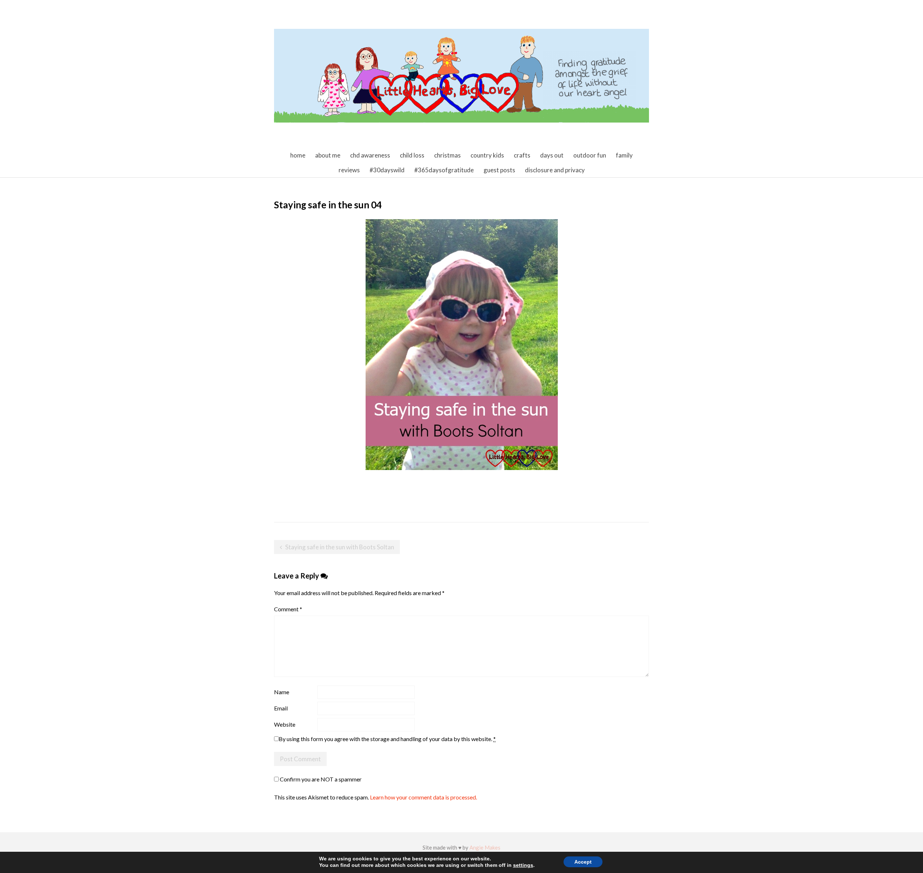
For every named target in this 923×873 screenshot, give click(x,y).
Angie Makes (484, 847)
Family (624, 155)
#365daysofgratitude (444, 170)
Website (284, 724)
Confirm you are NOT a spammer (320, 779)
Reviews (349, 170)
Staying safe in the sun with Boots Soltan (339, 547)
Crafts (522, 155)
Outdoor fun (589, 155)
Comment (288, 609)
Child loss (412, 155)
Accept (583, 862)
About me (327, 155)
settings (523, 865)
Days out (552, 155)
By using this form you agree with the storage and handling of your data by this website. (387, 738)
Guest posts (499, 170)
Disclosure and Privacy (555, 170)
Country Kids (487, 155)
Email (281, 708)
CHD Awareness (370, 155)
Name (281, 691)
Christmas (447, 155)
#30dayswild (387, 170)
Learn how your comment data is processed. (423, 797)
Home (297, 155)
